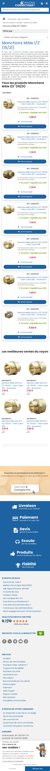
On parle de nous (11, 591)
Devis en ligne (9, 684)
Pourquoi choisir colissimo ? (15, 665)
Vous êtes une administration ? (17, 604)
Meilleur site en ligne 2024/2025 (17, 585)
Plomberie (12, 19)
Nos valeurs (8, 678)
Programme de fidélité (13, 668)
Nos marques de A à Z (13, 598)
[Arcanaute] (3, 393)
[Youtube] (21, 641)
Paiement (7, 687)
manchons (17, 52)
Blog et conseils (10, 694)
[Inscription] (40, 633)
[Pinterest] (15, 641)
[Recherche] (46, 10)
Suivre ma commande (13, 716)
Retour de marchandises (14, 661)
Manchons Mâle (30, 22)
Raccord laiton (24, 19)
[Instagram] (26, 641)
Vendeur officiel (10, 595)
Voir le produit (26, 122)
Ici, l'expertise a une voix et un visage (19, 713)
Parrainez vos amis (11, 671)
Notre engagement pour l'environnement (22, 611)
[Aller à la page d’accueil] (4, 19)
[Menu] (3, 3)
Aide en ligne (9, 690)
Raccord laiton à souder (12, 22)
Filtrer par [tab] (7, 31)
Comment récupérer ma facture (18, 726)
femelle (24, 52)
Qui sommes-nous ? (12, 582)
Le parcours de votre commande (18, 722)
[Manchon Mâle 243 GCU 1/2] (12, 368)
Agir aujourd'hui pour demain (16, 588)
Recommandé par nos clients (16, 681)
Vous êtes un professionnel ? (16, 601)
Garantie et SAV (10, 674)
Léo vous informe (10, 719)
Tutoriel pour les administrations (17, 608)
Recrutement (9, 697)
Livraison (7, 658)
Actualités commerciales (14, 700)
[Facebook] (4, 641)
